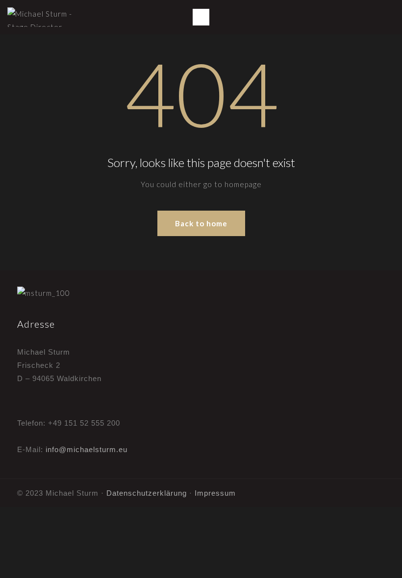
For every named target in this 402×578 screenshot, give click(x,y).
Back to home (201, 223)
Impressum (215, 493)
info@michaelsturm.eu (86, 449)
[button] (201, 17)
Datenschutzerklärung (146, 493)
